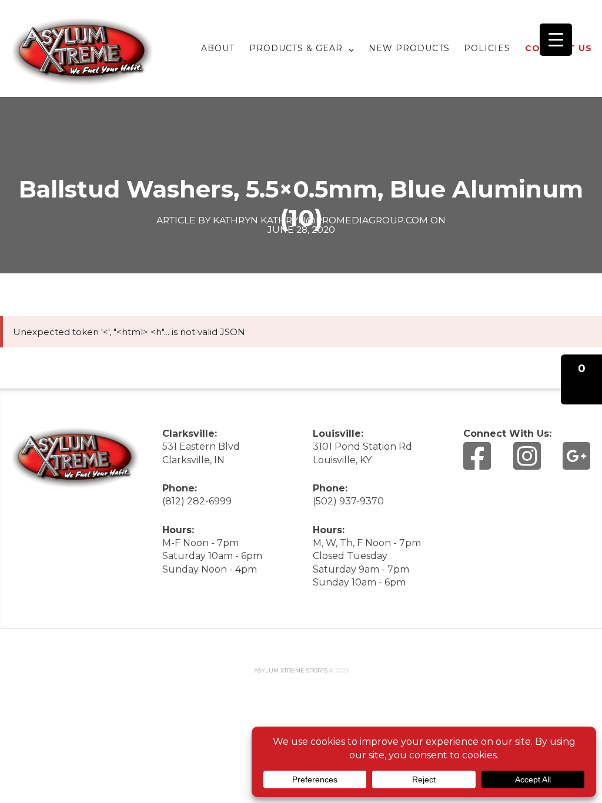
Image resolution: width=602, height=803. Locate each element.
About (218, 48)
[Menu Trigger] (556, 40)
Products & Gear (296, 48)
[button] (581, 379)
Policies (487, 48)
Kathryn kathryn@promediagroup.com (320, 220)
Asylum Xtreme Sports (290, 670)
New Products (409, 48)
